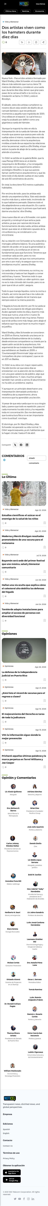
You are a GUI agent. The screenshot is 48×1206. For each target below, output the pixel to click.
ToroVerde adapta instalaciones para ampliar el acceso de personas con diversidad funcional (22, 612)
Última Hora (10, 11)
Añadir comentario (34, 459)
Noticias (25, 11)
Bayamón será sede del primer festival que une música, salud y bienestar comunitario (23, 564)
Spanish (6, 1129)
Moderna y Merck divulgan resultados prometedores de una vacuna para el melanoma (23, 539)
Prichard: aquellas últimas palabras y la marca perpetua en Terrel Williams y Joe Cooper (24, 759)
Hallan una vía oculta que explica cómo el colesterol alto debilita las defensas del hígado (24, 588)
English (6, 1133)
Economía (39, 11)
